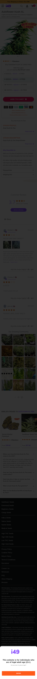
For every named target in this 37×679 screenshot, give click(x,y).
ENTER (18, 673)
